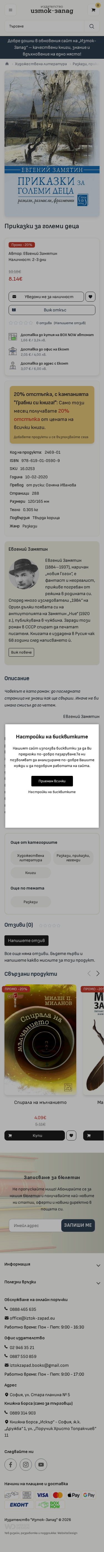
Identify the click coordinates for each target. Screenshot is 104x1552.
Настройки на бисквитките (52, 792)
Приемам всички (52, 781)
